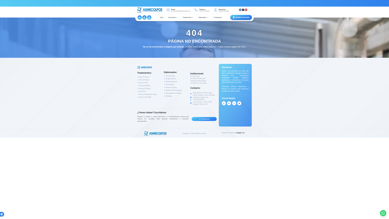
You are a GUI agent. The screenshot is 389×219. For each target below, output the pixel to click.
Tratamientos (187, 17)
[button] (383, 213)
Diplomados (202, 17)
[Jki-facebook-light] (224, 103)
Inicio (161, 17)
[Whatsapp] (234, 103)
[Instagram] (243, 10)
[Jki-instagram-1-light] (229, 103)
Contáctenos (217, 17)
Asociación (172, 17)
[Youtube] (246, 10)
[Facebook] (240, 10)
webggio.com (240, 133)
